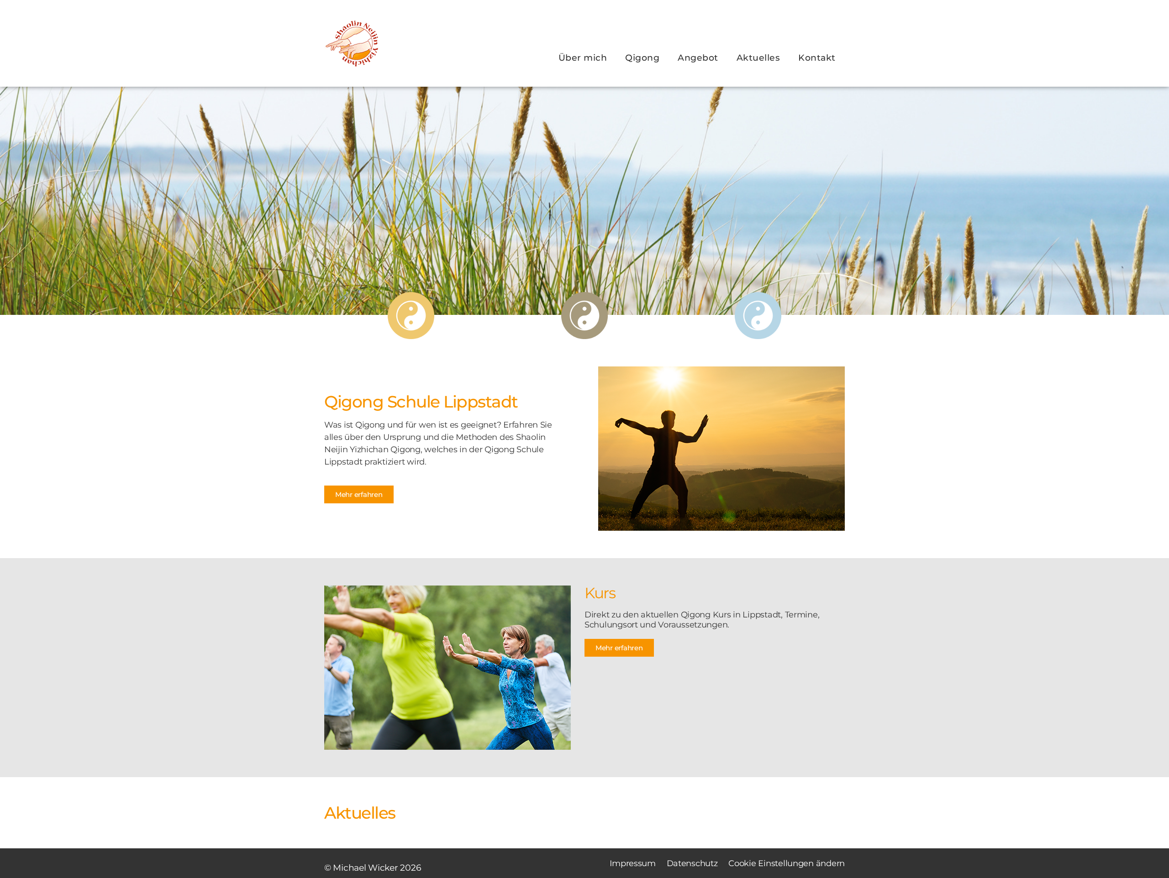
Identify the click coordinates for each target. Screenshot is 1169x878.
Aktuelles (758, 57)
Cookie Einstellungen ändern (786, 863)
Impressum (633, 863)
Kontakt (817, 57)
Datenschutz (695, 863)
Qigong (642, 57)
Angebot (698, 57)
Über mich (582, 57)
